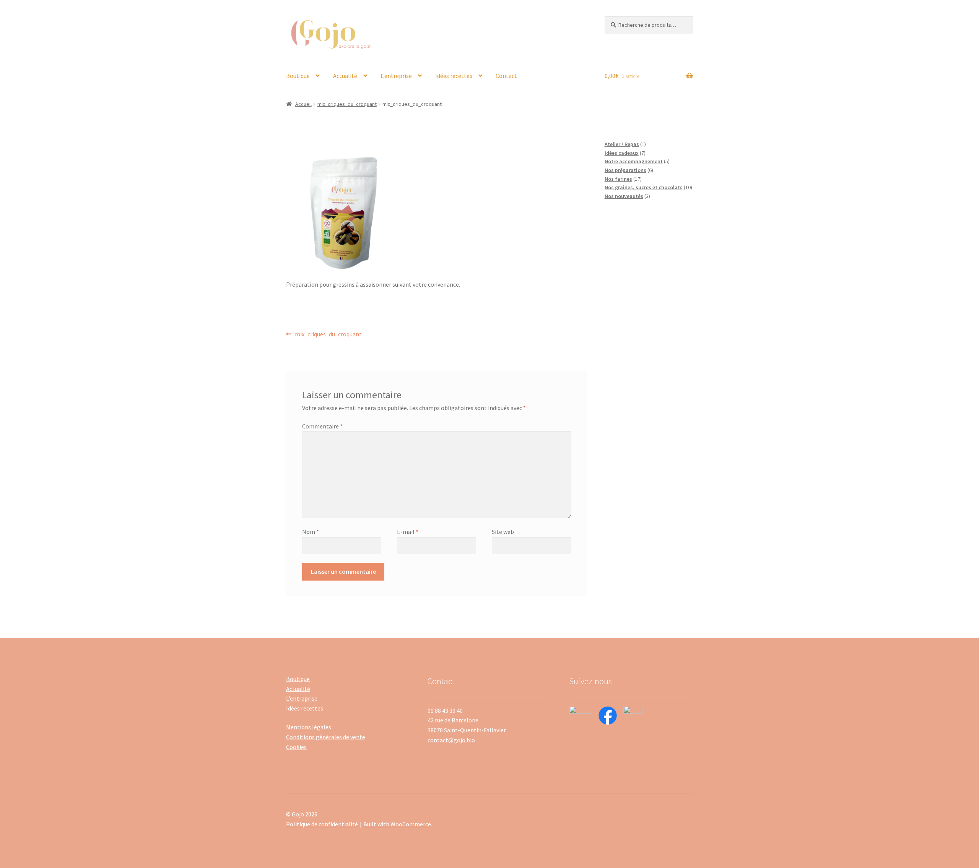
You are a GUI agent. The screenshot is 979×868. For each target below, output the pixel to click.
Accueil (303, 104)
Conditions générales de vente (325, 737)
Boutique (298, 75)
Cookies (296, 747)
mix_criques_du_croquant (347, 104)
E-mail (407, 531)
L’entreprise (396, 75)
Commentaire (322, 426)
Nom (310, 531)
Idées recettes (453, 75)
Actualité (345, 75)
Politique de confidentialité (322, 824)
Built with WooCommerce (397, 824)
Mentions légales (308, 727)
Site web (503, 531)
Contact (506, 75)
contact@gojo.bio (451, 740)
